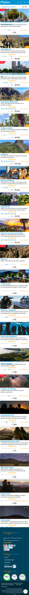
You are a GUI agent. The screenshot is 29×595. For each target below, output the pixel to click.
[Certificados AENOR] (14, 577)
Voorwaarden (7, 562)
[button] (24, 2)
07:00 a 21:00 (7, 538)
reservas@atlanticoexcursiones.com (12, 540)
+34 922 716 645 (17, 538)
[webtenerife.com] (10, 566)
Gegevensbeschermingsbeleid (7, 584)
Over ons (6, 557)
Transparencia (4, 586)
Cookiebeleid (18, 584)
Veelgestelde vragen (9, 559)
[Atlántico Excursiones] (5, 2)
